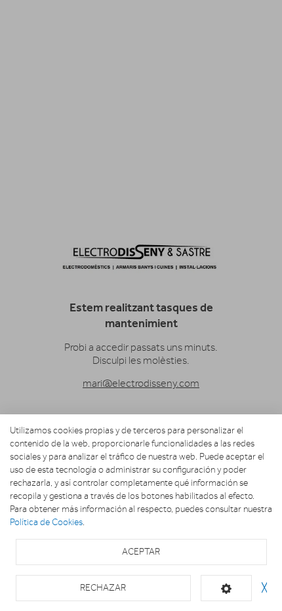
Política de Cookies (46, 522)
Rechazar (103, 587)
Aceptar (141, 551)
